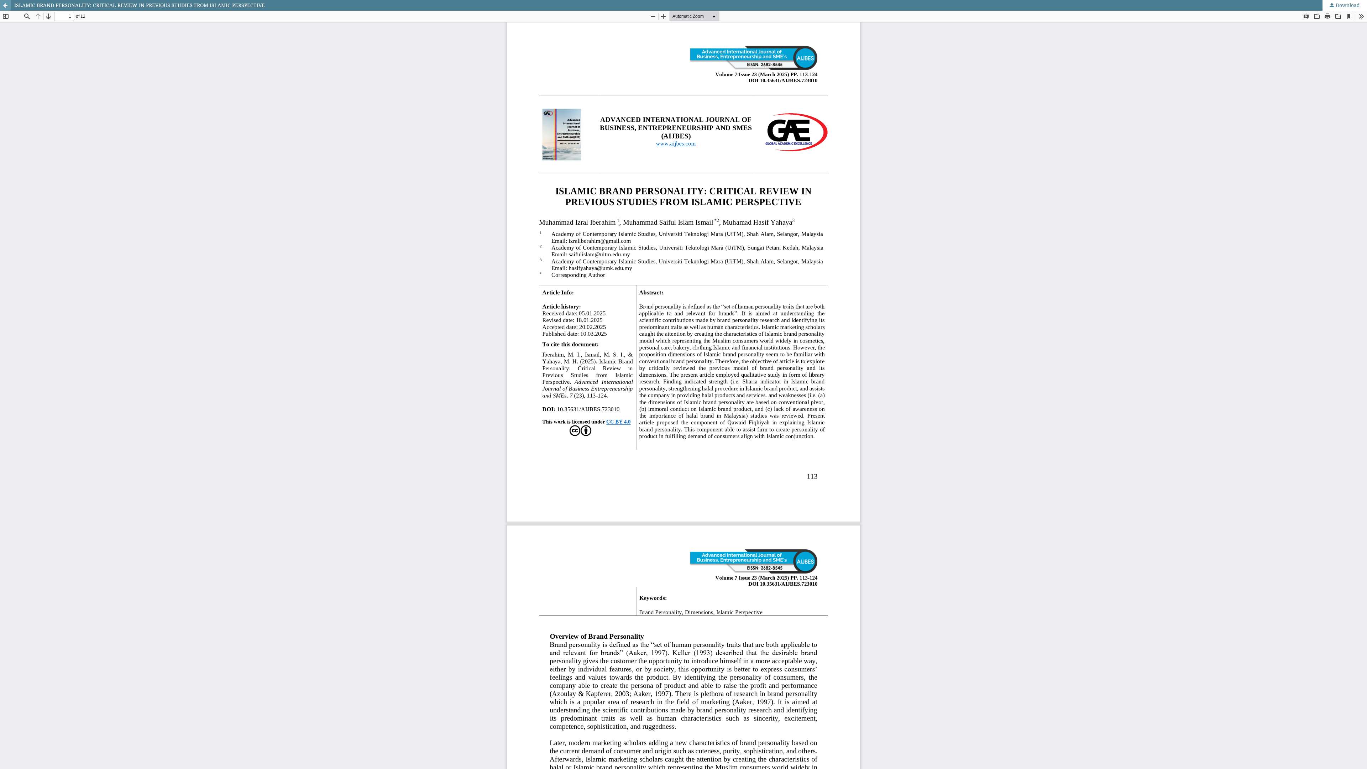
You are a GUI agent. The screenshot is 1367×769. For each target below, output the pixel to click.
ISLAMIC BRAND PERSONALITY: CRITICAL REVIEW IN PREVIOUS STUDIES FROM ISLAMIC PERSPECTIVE (139, 5)
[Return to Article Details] (5, 5)
